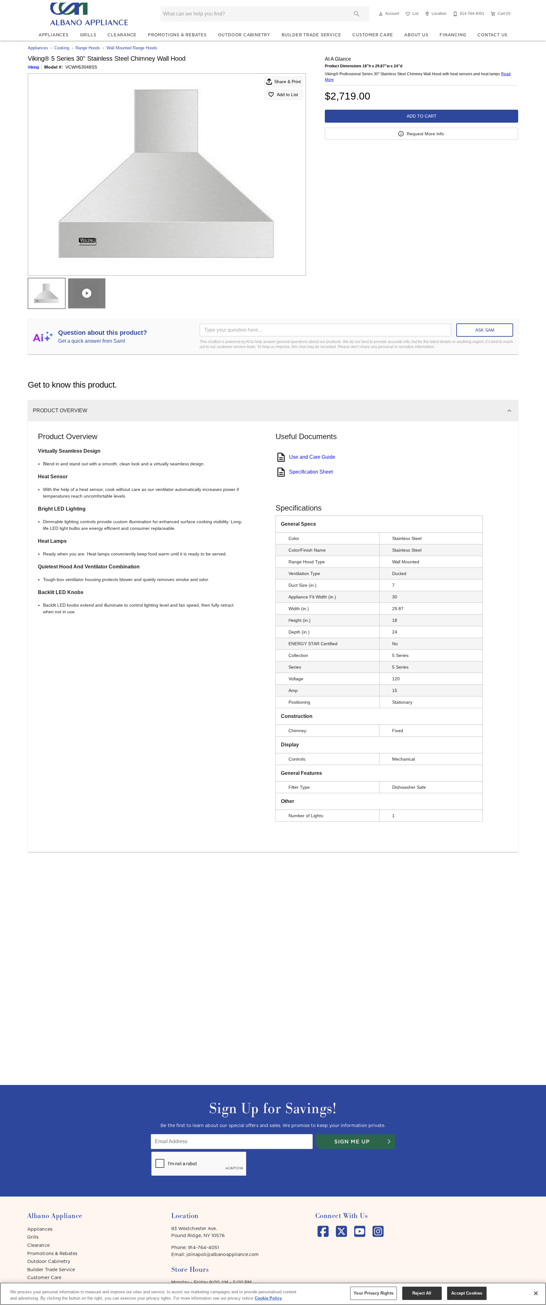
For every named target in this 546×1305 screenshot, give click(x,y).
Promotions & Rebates (177, 35)
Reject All (421, 1293)
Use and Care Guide (312, 457)
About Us (416, 35)
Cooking (61, 48)
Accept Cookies (466, 1293)
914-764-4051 (203, 1247)
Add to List (287, 94)
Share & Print (287, 81)
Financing (453, 35)
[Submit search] (357, 14)
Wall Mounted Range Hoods (131, 48)
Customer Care (372, 35)
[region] (273, 1294)
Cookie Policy (268, 1298)
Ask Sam (484, 330)
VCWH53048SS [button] (81, 67)
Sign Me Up (352, 1141)
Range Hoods (88, 48)
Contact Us (492, 35)
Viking (33, 67)
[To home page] (89, 14)
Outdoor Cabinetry (244, 35)
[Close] (536, 1293)
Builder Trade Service (311, 35)
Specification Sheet (311, 472)
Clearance (121, 35)
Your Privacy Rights (373, 1293)
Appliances (54, 35)
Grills (88, 35)
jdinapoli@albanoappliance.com (222, 1254)
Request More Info (425, 133)
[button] (381, 14)
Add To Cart (422, 116)
